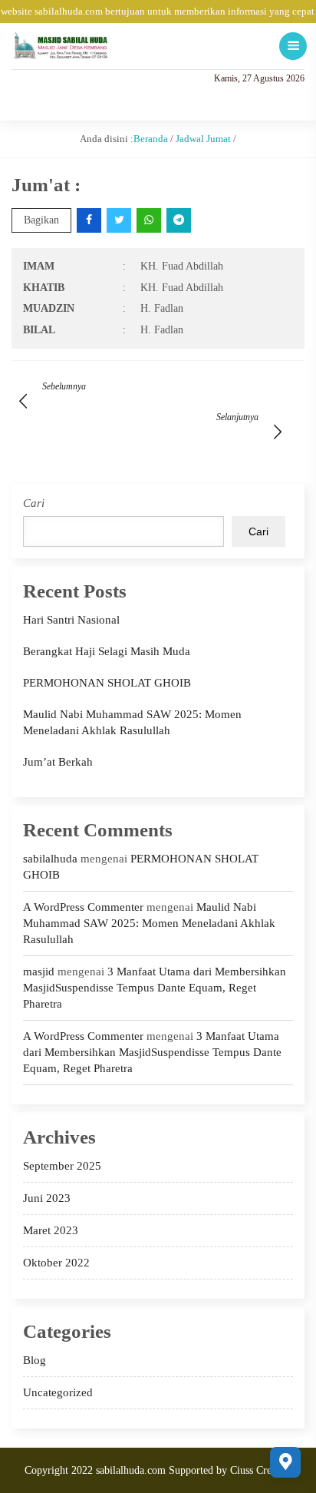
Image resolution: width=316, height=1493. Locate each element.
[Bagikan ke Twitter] (120, 220)
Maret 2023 (50, 1230)
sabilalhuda (50, 858)
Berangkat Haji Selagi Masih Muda (106, 651)
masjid (38, 971)
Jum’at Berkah (58, 762)
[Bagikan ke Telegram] (179, 220)
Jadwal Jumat (203, 138)
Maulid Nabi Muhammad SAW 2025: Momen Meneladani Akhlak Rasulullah (149, 923)
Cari (33, 503)
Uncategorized (58, 1392)
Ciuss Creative (261, 1470)
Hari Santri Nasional (71, 620)
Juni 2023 (47, 1198)
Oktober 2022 (56, 1262)
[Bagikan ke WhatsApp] (150, 220)
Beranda (150, 138)
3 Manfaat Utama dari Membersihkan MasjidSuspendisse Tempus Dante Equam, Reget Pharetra (154, 987)
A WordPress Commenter (83, 907)
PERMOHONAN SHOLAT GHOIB (107, 683)
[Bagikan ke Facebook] (90, 220)
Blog (34, 1360)
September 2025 (62, 1166)
